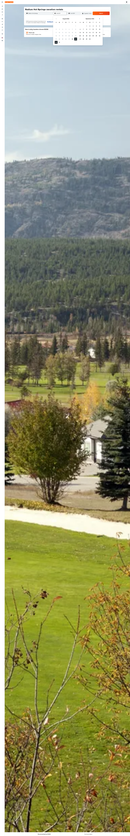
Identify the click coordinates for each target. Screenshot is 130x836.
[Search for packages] (2, 14)
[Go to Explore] (2, 27)
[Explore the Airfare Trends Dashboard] (2, 21)
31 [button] (59, 42)
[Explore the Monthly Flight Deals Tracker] (2, 24)
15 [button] (75, 32)
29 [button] (75, 39)
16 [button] (56, 35)
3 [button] (59, 29)
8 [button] (75, 29)
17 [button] (59, 35)
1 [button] (75, 26)
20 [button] (69, 35)
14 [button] (72, 32)
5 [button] (99, 26)
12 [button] (65, 32)
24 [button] (59, 39)
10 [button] (59, 32)
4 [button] (62, 29)
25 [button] (62, 39)
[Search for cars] (2, 12)
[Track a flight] (2, 30)
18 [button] (62, 35)
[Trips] (2, 34)
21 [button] (72, 35)
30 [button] (56, 42)
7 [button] (72, 29)
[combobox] (40, 13)
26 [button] (65, 39)
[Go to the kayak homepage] (9, 2)
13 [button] (69, 32)
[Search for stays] (2, 9)
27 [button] (69, 39)
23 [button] (56, 39)
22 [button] (75, 35)
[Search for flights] (2, 6)
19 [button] (65, 35)
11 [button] (62, 32)
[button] (2, 2)
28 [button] (72, 39)
